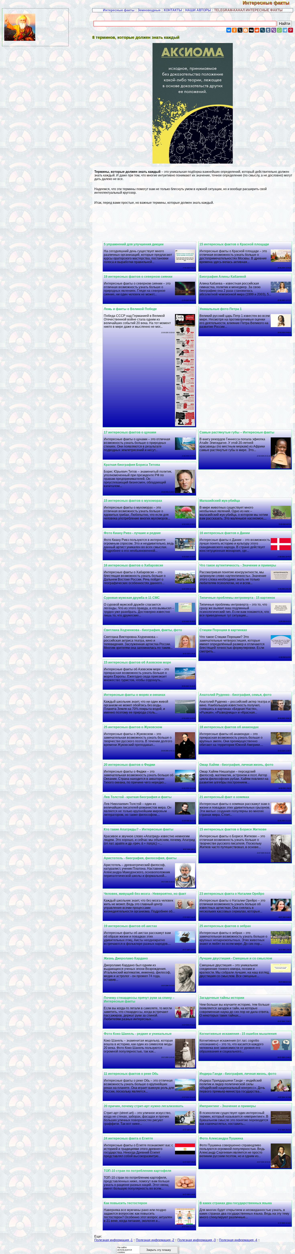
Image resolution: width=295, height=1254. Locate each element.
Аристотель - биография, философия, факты (140, 858)
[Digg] (251, 30)
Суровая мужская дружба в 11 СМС (132, 597)
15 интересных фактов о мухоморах (133, 500)
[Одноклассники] (234, 30)
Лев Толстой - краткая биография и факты (138, 797)
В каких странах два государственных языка (235, 1203)
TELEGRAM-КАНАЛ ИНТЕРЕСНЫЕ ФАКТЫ (248, 10)
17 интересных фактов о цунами (130, 432)
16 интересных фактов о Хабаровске (133, 565)
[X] (240, 30)
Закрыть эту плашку (158, 1249)
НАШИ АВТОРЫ (198, 10)
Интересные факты (269, 2)
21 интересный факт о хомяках (224, 797)
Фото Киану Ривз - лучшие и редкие (132, 533)
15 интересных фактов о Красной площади (234, 244)
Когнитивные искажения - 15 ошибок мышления (238, 1033)
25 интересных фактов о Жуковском (133, 727)
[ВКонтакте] (228, 30)
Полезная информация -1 (113, 1240)
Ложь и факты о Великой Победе (130, 309)
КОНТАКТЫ (173, 10)
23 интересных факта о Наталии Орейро (231, 893)
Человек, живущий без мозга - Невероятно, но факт (145, 893)
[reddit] (256, 30)
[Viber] (273, 30)
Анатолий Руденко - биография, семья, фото (235, 694)
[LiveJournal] (262, 30)
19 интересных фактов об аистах (130, 926)
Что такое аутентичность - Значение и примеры (237, 565)
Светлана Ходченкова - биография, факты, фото (143, 630)
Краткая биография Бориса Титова (132, 464)
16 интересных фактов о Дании (224, 533)
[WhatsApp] (279, 30)
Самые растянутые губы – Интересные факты (236, 432)
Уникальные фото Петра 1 (220, 309)
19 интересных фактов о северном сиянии (138, 276)
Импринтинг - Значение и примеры (227, 1106)
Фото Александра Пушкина (221, 1138)
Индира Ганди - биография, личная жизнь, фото (237, 1073)
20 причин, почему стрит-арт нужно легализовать (143, 1106)
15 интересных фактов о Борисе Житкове (233, 829)
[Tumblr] (268, 30)
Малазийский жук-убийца (219, 500)
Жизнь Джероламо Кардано (126, 958)
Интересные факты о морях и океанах (134, 694)
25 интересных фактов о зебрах (225, 926)
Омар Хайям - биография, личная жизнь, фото (236, 764)
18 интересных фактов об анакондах (229, 727)
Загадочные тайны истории (221, 997)
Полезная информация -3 (196, 1240)
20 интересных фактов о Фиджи (129, 764)
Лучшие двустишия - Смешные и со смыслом (235, 958)
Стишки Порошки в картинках (223, 630)
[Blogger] (245, 30)
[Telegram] (285, 30)
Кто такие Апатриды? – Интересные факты (138, 829)
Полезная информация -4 (238, 1240)
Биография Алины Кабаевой (222, 276)
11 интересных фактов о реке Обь (131, 1073)
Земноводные (149, 10)
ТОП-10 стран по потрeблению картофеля (137, 1170)
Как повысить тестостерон (125, 1203)
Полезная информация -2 (155, 1240)
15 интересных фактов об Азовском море (137, 662)
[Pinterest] (290, 30)
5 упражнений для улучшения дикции (134, 244)
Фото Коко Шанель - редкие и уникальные (138, 1033)
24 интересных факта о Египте (128, 1138)
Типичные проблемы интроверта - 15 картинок (237, 597)
